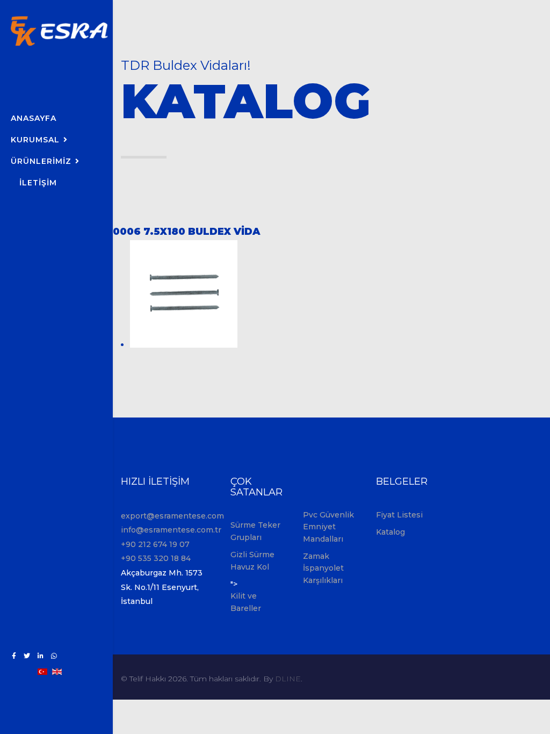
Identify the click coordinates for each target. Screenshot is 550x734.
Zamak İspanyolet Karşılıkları (323, 568)
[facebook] (14, 656)
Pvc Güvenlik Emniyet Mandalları (328, 527)
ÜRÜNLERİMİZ (41, 161)
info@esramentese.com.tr (171, 530)
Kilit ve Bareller (245, 602)
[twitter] (27, 656)
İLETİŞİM (38, 183)
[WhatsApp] (54, 656)
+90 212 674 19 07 (155, 544)
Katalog (390, 532)
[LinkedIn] (41, 656)
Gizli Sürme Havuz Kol (252, 560)
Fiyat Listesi (399, 515)
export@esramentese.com (172, 516)
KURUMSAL (35, 140)
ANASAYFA (33, 118)
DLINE (288, 678)
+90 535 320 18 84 (156, 558)
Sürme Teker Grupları (255, 531)
